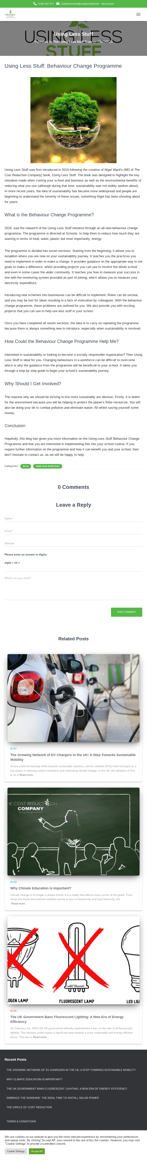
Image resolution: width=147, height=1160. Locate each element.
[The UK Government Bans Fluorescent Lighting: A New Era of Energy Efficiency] (73, 959)
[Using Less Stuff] (12, 14)
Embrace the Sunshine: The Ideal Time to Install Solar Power (53, 1097)
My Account (108, 3)
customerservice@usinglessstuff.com (80, 3)
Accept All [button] (36, 1151)
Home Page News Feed (48, 466)
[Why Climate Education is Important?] (73, 831)
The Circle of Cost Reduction (29, 1107)
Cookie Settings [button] (16, 1151)
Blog (26, 466)
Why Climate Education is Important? (40, 888)
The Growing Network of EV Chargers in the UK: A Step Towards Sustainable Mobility (71, 1069)
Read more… (27, 774)
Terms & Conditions (21, 1121)
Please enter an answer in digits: (26, 554)
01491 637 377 (46, 3)
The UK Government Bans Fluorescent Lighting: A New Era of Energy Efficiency (67, 1088)
